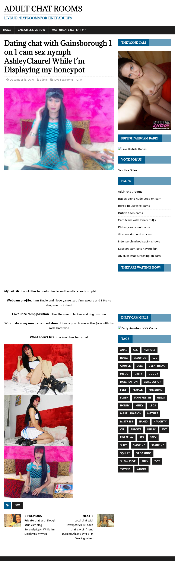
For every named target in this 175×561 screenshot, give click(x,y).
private (136, 429)
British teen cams (130, 213)
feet (123, 390)
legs (152, 405)
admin (44, 79)
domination (129, 382)
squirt (125, 453)
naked (143, 421)
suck (144, 461)
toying (125, 469)
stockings (143, 453)
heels (161, 398)
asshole (149, 350)
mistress (126, 421)
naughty (160, 421)
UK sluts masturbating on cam (139, 255)
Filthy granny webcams (134, 227)
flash (124, 398)
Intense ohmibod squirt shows (139, 241)
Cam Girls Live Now (31, 30)
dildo (124, 374)
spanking (157, 445)
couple (125, 366)
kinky (139, 405)
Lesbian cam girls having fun (138, 248)
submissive (128, 461)
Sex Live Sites (127, 170)
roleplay (126, 437)
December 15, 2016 (22, 79)
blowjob (140, 358)
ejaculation (152, 382)
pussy (151, 429)
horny (125, 405)
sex (17, 505)
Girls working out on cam (135, 234)
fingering (156, 390)
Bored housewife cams (134, 205)
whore (141, 469)
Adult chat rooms (130, 191)
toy (157, 461)
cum (140, 366)
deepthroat (157, 366)
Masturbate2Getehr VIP (69, 30)
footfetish (142, 398)
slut (123, 445)
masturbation (130, 413)
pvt (164, 429)
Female (138, 390)
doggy (153, 374)
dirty (138, 374)
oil (122, 429)
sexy (153, 437)
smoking (139, 445)
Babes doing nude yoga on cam (139, 198)
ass (135, 350)
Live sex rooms (63, 79)
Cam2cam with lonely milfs (137, 220)
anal (123, 350)
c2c (154, 358)
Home (7, 30)
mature (152, 413)
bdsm (124, 358)
